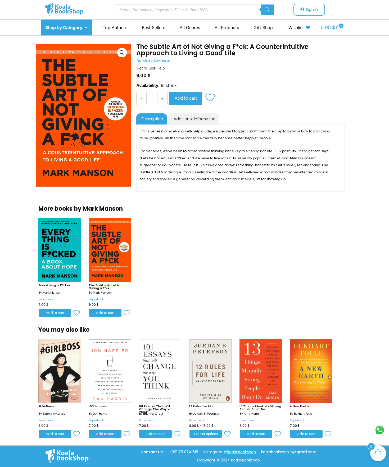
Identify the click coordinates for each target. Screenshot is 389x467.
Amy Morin (251, 413)
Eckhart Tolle (303, 413)
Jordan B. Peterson (206, 413)
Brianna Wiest (153, 413)
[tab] (151, 118)
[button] (210, 98)
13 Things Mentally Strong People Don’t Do (260, 407)
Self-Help (157, 68)
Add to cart (186, 98)
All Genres (190, 27)
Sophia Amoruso (54, 413)
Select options (206, 434)
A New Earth (299, 406)
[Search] (267, 9)
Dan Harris (100, 413)
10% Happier (98, 406)
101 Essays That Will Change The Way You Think (156, 409)
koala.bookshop (241, 452)
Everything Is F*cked (54, 285)
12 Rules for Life (201, 406)
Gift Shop (263, 27)
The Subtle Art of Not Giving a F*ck (106, 286)
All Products (227, 27)
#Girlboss (46, 406)
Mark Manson (156, 61)
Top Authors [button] (115, 27)
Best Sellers (153, 27)
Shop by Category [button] (63, 27)
